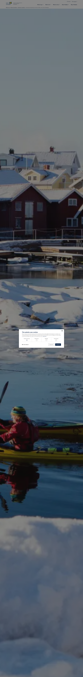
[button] (25, 344)
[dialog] (41, 338)
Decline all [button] (51, 344)
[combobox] (62, 330)
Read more (44, 336)
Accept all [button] (58, 344)
